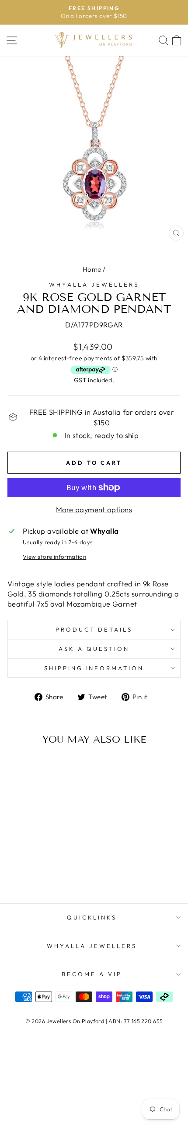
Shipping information (94, 668)
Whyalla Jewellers (94, 284)
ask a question (94, 648)
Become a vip (92, 973)
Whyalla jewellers (92, 945)
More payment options (94, 509)
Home (92, 269)
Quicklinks (92, 917)
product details (94, 629)
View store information (54, 556)
